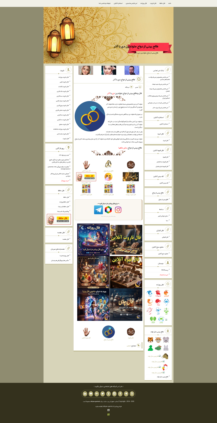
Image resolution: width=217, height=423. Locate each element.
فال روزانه (143, 3)
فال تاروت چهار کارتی (62, 100)
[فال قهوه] (126, 272)
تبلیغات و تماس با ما (104, 3)
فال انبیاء (165, 140)
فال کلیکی (165, 237)
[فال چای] (126, 305)
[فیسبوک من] (120, 393)
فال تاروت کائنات (63, 86)
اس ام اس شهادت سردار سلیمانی (158, 102)
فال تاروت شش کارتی (62, 110)
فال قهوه (165, 156)
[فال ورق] (93, 305)
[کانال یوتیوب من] (91, 393)
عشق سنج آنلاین (163, 253)
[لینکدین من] (85, 393)
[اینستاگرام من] (114, 393)
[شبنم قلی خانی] (85, 70)
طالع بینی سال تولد (162, 376)
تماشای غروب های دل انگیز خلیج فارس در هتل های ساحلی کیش (59, 160)
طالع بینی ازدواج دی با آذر (124, 79)
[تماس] (108, 393)
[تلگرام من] (126, 393)
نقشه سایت (98, 406)
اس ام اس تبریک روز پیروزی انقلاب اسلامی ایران (159, 97)
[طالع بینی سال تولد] (158, 357)
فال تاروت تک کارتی (63, 91)
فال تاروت (153, 3)
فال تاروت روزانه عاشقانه (61, 129)
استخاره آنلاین (118, 3)
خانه (169, 3)
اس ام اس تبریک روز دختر (160, 107)
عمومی (129, 345)
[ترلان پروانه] (108, 70)
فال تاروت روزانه (64, 77)
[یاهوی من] (132, 393)
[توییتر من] (102, 393)
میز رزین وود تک (64, 154)
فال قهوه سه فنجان (162, 161)
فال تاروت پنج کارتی (63, 105)
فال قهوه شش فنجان (162, 166)
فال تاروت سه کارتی (63, 96)
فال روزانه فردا (64, 255)
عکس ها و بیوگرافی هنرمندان (60, 260)
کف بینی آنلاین (164, 182)
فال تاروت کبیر (64, 81)
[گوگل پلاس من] (96, 393)
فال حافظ (162, 3)
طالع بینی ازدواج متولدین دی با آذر (136, 46)
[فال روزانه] (93, 240)
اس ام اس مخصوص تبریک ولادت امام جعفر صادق (159, 78)
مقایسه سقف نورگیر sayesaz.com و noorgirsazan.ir (59, 167)
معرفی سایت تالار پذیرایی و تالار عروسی (60, 174)
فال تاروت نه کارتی (63, 114)
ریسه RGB (165, 270)
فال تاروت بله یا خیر (63, 133)
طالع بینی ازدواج (130, 147)
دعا (167, 220)
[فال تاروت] (126, 240)
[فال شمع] (93, 272)
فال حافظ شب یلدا (63, 206)
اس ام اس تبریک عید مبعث (160, 84)
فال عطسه (66, 239)
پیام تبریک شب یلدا (63, 211)
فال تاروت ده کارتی (63, 119)
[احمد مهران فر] (132, 70)
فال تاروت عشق (64, 124)
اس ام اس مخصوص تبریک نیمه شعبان (160, 90)
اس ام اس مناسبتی (131, 3)
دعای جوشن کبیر (163, 215)
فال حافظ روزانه (64, 201)
